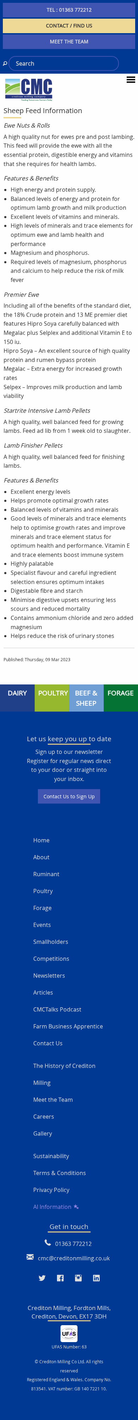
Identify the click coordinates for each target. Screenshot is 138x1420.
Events (42, 925)
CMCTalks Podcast (57, 1009)
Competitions (51, 959)
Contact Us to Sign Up (69, 796)
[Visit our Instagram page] (78, 1278)
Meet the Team (53, 1100)
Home (41, 840)
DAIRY (17, 692)
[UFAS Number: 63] (69, 1333)
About (41, 857)
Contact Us (48, 1043)
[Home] (28, 89)
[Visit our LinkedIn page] (96, 1278)
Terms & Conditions (59, 1173)
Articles (43, 992)
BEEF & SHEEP (86, 698)
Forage (42, 908)
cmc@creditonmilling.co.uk (74, 1258)
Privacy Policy (51, 1190)
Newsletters (49, 975)
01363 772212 (73, 1244)
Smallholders (50, 942)
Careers (43, 1116)
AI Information (52, 1207)
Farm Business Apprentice (68, 1026)
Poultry (43, 891)
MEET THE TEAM (69, 41)
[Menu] (131, 79)
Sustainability (51, 1156)
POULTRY (53, 692)
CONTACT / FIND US (69, 25)
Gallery (42, 1133)
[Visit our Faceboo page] (60, 1278)
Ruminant (46, 874)
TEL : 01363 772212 (69, 9)
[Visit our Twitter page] (42, 1278)
